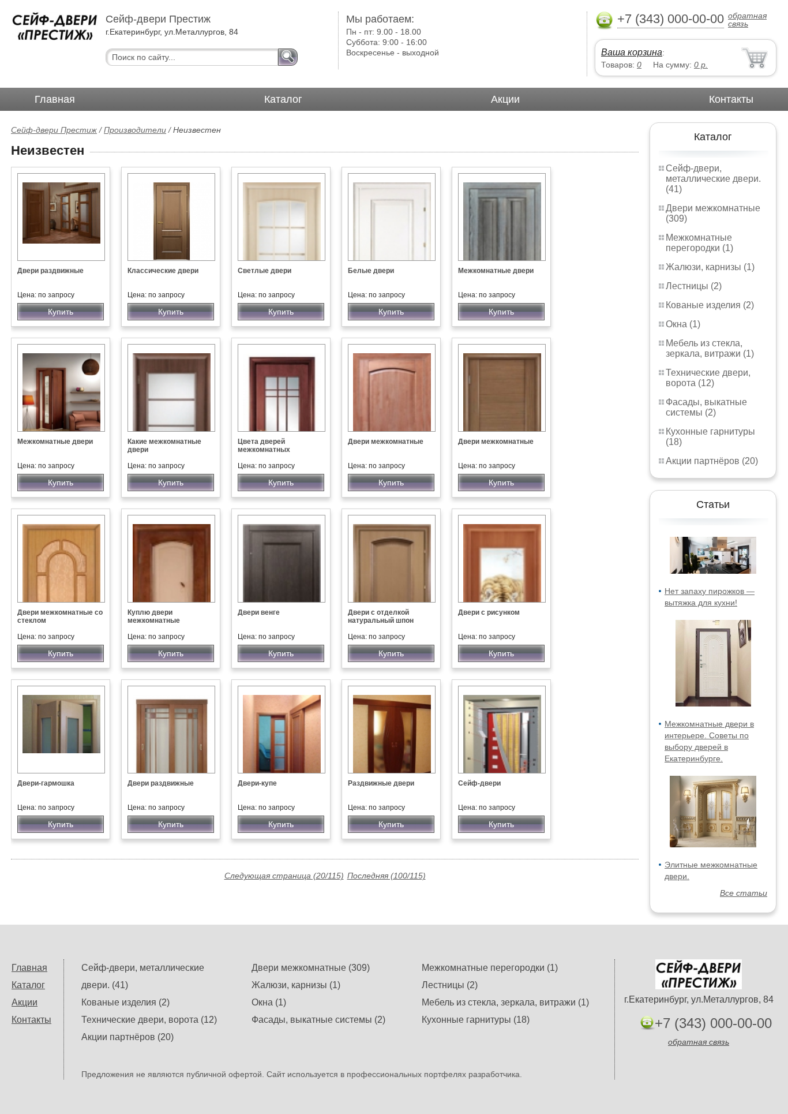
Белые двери (371, 271)
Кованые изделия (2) (710, 305)
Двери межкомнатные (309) (311, 968)
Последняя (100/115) (386, 875)
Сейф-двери (479, 783)
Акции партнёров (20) (712, 461)
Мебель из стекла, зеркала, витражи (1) (710, 348)
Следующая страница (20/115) (284, 875)
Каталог (283, 99)
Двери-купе (257, 783)
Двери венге (259, 612)
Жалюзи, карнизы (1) (710, 267)
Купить (60, 311)
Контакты (731, 99)
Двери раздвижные (50, 271)
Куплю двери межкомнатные (153, 616)
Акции (505, 99)
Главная (55, 99)
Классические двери (162, 271)
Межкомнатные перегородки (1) (699, 243)
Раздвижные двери (381, 783)
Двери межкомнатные (385, 442)
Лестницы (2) (694, 286)
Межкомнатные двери (496, 271)
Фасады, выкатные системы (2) (706, 407)
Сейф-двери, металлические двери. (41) (713, 178)
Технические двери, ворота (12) (708, 378)
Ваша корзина (631, 52)
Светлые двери (264, 271)
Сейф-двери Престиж (54, 129)
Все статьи (743, 893)
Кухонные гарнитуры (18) (476, 1020)
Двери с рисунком (489, 612)
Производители (135, 129)
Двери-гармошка (45, 783)
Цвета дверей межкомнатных (264, 446)
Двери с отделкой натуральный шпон (381, 616)
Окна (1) (683, 324)
